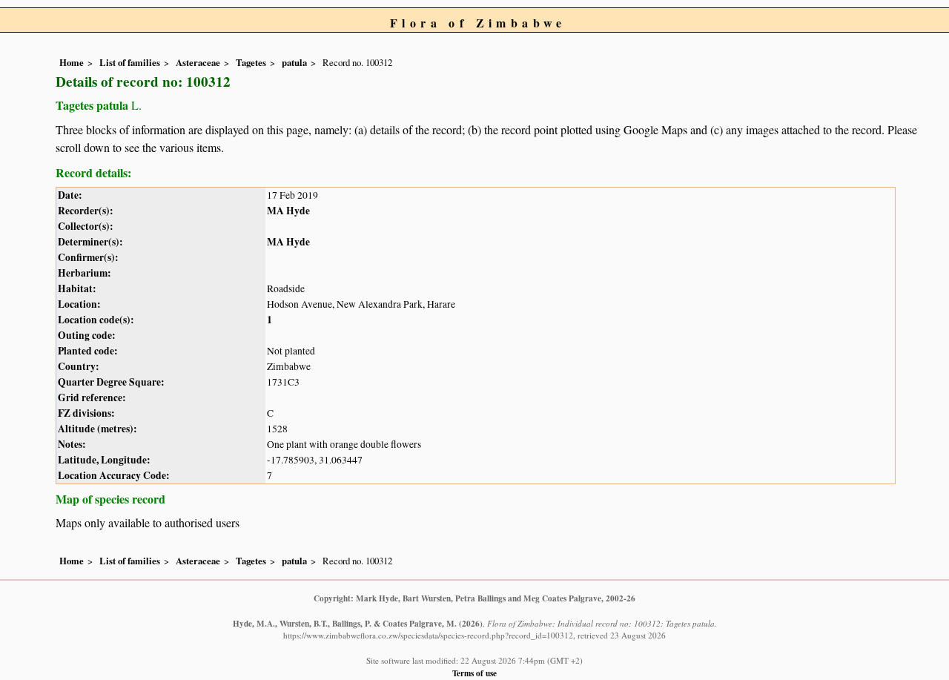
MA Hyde (288, 210)
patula (294, 62)
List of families (129, 62)
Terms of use (474, 673)
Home (71, 62)
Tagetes (251, 62)
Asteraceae (198, 62)
